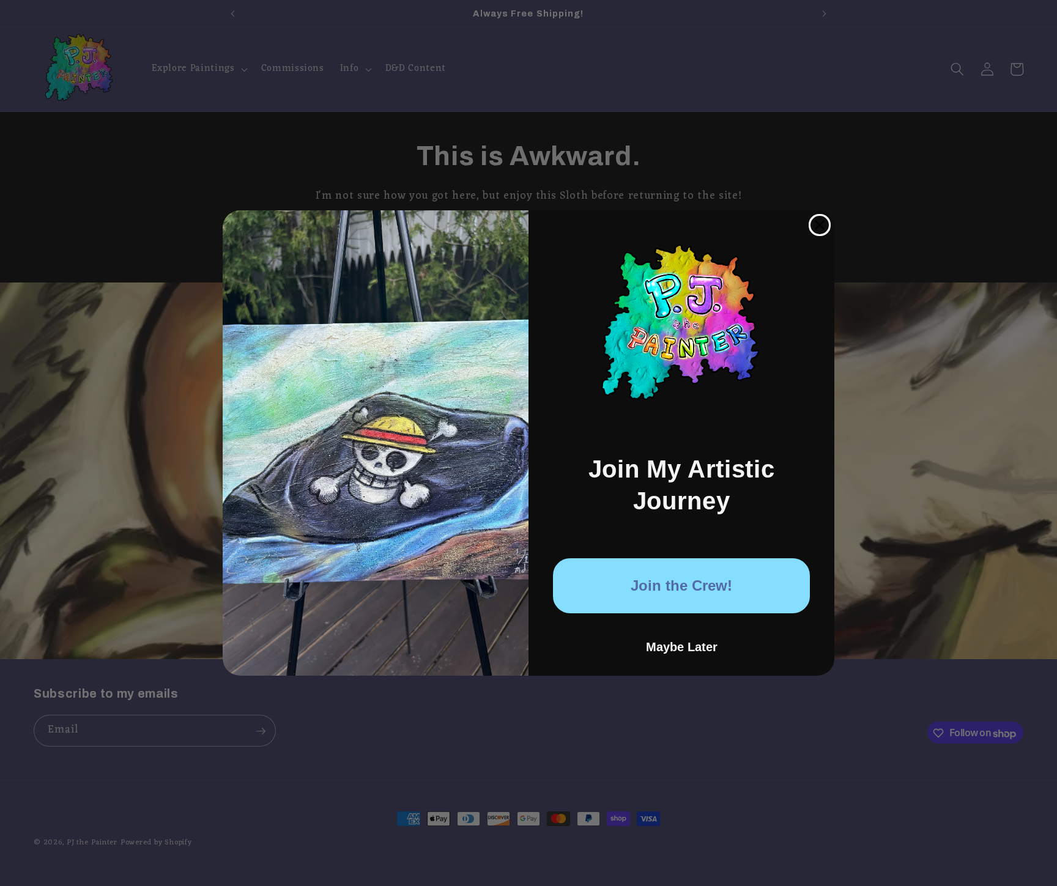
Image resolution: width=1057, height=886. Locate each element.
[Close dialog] (819, 225)
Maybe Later (682, 647)
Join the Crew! (681, 585)
